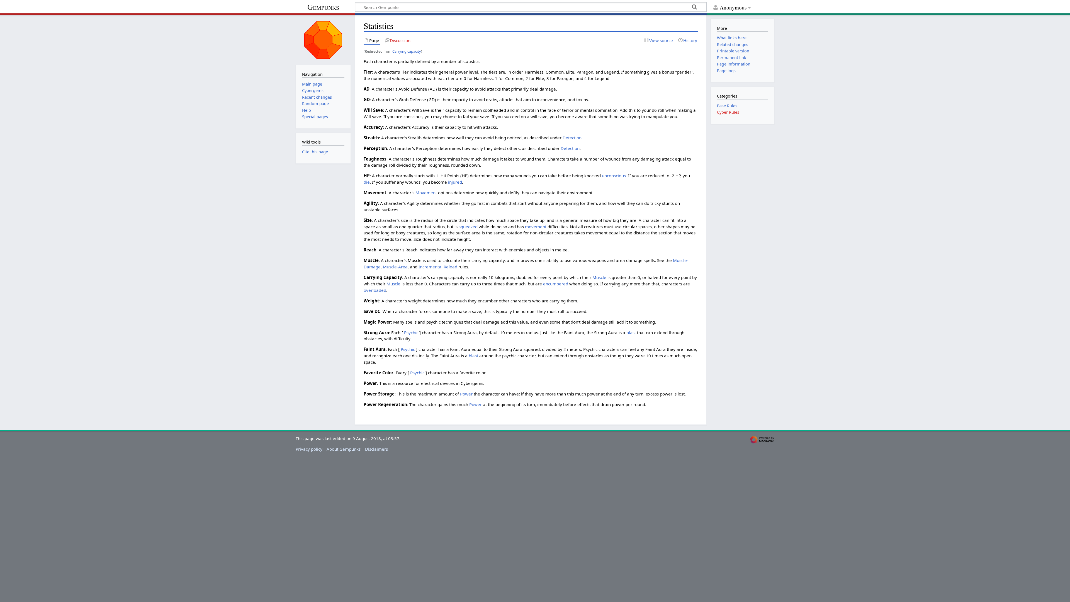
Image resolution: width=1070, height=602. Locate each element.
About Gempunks (344, 449)
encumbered (555, 284)
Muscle (599, 277)
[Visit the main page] (323, 39)
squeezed (468, 226)
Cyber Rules (728, 112)
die (367, 182)
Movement (426, 192)
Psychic (411, 332)
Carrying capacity (406, 51)
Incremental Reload (438, 267)
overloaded (375, 290)
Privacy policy (309, 449)
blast (631, 332)
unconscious (614, 175)
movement (535, 226)
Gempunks (323, 7)
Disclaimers (376, 449)
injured (455, 182)
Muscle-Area (395, 267)
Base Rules (727, 105)
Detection (572, 137)
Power (466, 394)
